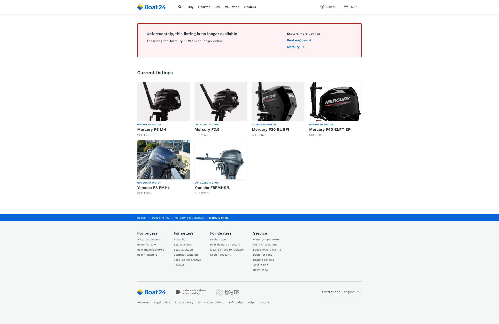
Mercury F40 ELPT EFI (330, 129)
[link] (163, 109)
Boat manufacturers (150, 249)
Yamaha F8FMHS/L (212, 187)
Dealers (250, 7)
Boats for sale (146, 244)
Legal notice (162, 302)
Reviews (179, 264)
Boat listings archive (187, 259)
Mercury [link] (293, 47)
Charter (204, 7)
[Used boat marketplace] (151, 7)
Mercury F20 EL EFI (270, 129)
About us (143, 302)
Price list (180, 239)
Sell (217, 7)
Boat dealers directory (225, 244)
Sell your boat (183, 244)
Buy (191, 7)
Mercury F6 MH (151, 129)
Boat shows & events (267, 249)
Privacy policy (184, 302)
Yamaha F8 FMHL (153, 187)
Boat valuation (183, 249)
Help (251, 302)
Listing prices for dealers (227, 249)
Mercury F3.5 (207, 129)
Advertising (260, 264)
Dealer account (220, 254)
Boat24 (142, 217)
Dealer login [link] (218, 239)
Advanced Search (149, 239)
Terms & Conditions (211, 302)
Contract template (186, 254)
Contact (263, 302)
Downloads (260, 269)
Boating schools (263, 259)
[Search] (180, 7)
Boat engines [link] (297, 40)
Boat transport (147, 254)
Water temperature (266, 239)
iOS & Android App (265, 244)
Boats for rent (262, 254)
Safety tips (235, 302)
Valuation (232, 7)
